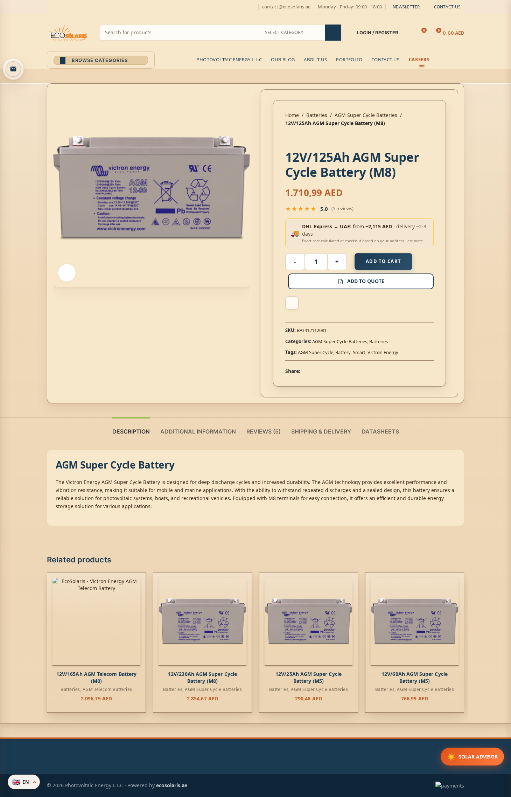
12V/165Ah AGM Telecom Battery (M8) (96, 677)
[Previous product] (289, 138)
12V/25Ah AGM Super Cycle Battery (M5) (308, 677)
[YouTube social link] (76, 7)
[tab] (131, 428)
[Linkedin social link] (330, 371)
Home (292, 115)
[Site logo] (68, 32)
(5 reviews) (342, 208)
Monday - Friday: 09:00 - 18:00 (350, 7)
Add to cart (383, 261)
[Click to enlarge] (67, 273)
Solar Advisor (472, 756)
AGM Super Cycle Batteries (366, 115)
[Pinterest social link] (84, 7)
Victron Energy (383, 352)
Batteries (316, 115)
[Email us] (13, 69)
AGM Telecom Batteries (107, 689)
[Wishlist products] (408, 33)
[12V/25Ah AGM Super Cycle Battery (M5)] (308, 622)
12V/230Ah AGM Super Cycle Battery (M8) (202, 677)
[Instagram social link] (68, 7)
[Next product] (306, 138)
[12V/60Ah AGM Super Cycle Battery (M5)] (414, 622)
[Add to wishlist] (292, 303)
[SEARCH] (333, 33)
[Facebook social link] (51, 7)
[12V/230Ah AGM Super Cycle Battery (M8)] (202, 622)
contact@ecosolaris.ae (286, 7)
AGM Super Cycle (315, 352)
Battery (343, 352)
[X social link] (59, 7)
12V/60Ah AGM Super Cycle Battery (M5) (415, 677)
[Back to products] (298, 138)
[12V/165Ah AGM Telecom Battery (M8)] (96, 622)
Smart (359, 352)
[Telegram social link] (338, 371)
